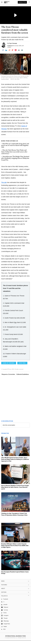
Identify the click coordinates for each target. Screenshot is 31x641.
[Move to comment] (22, 50)
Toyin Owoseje (13, 43)
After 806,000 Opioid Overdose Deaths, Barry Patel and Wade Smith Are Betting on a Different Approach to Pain (15, 459)
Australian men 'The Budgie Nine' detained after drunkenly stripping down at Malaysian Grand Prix (15, 158)
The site (4, 182)
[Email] (18, 50)
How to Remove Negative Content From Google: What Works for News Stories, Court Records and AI (15, 487)
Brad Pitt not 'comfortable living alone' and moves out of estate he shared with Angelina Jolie (15, 145)
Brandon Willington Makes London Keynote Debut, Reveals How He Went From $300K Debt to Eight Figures (14, 545)
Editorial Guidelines (23, 374)
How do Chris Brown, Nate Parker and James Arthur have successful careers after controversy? (14, 151)
